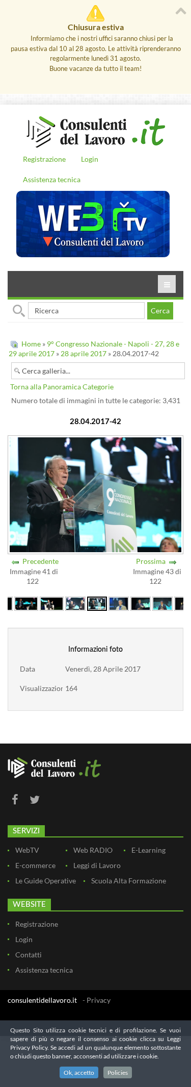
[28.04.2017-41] (75, 602)
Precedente (40, 561)
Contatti (28, 954)
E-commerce (35, 865)
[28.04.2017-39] (26, 602)
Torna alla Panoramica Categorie (62, 386)
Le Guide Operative (45, 880)
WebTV (27, 850)
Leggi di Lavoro (97, 865)
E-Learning (148, 850)
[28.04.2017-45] (162, 602)
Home (31, 343)
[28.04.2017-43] (118, 602)
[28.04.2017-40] (52, 602)
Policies (117, 1072)
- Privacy (97, 1000)
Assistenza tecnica (51, 179)
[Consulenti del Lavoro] (95, 130)
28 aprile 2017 (83, 353)
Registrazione (44, 159)
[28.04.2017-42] (97, 602)
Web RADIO (93, 850)
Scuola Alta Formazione (128, 880)
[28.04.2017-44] (140, 602)
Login (89, 159)
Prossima (151, 561)
